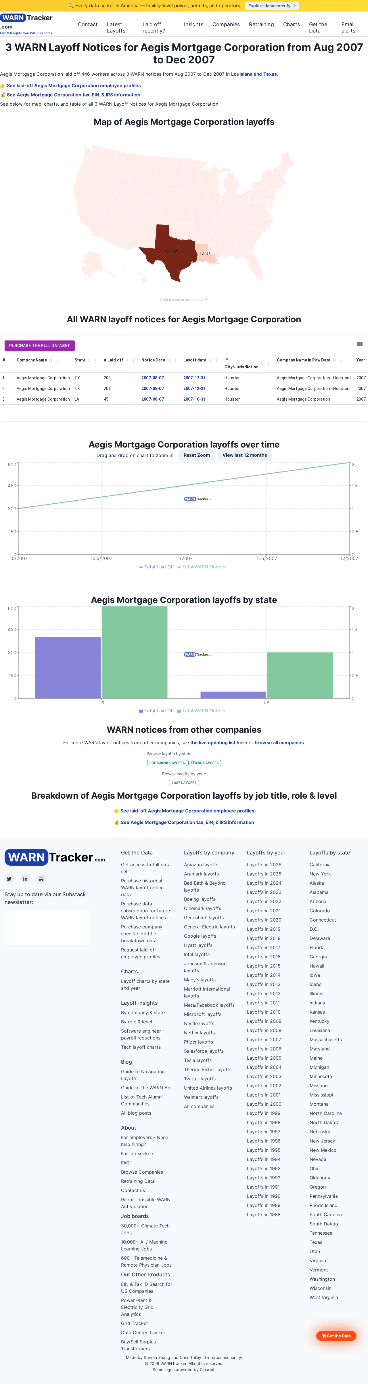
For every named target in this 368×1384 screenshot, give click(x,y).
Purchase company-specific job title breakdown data (142, 933)
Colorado (320, 910)
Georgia (318, 957)
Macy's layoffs (200, 980)
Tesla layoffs (198, 1060)
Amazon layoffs (201, 864)
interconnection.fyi (224, 1357)
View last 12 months (245, 455)
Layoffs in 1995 (264, 1150)
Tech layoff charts (141, 1047)
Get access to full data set (145, 868)
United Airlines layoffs (208, 1088)
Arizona (318, 901)
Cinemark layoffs (202, 908)
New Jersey (322, 1141)
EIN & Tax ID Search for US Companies (146, 1287)
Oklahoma (320, 1178)
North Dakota (325, 1122)
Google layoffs (200, 936)
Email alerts (348, 27)
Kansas (317, 1012)
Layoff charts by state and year (145, 984)
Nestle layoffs (199, 1023)
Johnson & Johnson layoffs (205, 967)
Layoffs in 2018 (264, 938)
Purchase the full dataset (39, 345)
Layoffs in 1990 (264, 1196)
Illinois (316, 993)
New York (320, 874)
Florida (317, 947)
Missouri (319, 1085)
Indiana (317, 1003)
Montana (319, 1104)
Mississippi (321, 1095)
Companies (226, 24)
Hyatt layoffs (198, 945)
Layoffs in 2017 (263, 947)
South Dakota (325, 1224)
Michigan (319, 1067)
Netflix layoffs (199, 1032)
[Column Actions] (57, 360)
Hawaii (317, 966)
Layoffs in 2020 (264, 920)
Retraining (261, 24)
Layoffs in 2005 (264, 1058)
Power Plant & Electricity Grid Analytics (137, 1307)
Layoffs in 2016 (264, 957)
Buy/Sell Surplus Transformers (138, 1345)
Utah (315, 1251)
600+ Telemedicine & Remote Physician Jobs (146, 1261)
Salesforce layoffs (203, 1051)
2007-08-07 (152, 378)
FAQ (125, 1163)
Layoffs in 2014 (264, 975)
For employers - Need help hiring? (144, 1140)
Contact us (133, 1190)
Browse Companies (142, 1172)
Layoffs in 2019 (264, 929)
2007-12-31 (194, 378)
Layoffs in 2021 (264, 910)
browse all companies (279, 742)
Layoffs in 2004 (264, 1067)
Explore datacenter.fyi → (272, 5)
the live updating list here (218, 742)
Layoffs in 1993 (264, 1168)
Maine (316, 1058)
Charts (291, 24)
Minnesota (321, 1076)
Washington (322, 1279)
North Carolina (326, 1113)
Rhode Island (324, 1205)
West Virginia (324, 1297)
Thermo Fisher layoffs (207, 1069)
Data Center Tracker (143, 1332)
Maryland (320, 1049)
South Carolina (326, 1214)
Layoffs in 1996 (264, 1141)
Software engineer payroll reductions (141, 1034)
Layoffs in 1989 (264, 1205)
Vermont (319, 1270)
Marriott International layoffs (207, 992)
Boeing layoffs (199, 899)
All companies (199, 1106)
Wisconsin (320, 1288)
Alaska (317, 883)
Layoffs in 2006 (264, 1049)
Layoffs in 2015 (264, 966)
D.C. (314, 929)
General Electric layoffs (209, 927)
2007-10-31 (194, 399)
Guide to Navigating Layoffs (143, 1075)
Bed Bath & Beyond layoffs (205, 886)
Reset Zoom (197, 455)
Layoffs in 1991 (263, 1187)
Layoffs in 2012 (264, 993)
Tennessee (321, 1233)
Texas (270, 74)
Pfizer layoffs (198, 1042)
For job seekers (137, 1153)
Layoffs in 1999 (264, 1113)
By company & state (143, 1012)
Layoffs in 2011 (263, 1003)
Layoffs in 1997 (263, 1131)
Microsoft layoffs (202, 1014)
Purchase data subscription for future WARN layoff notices (145, 910)
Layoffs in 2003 (264, 1076)
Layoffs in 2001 (264, 1095)
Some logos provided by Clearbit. (184, 1369)
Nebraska (320, 1131)
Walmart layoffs (201, 1097)
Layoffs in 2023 (264, 892)
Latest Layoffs (116, 27)
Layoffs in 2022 (264, 901)
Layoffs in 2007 (264, 1039)
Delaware (320, 938)
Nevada (318, 1159)
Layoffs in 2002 (264, 1085)
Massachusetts (326, 1039)
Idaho (316, 984)
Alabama (319, 892)
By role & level (136, 1022)
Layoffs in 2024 (264, 883)
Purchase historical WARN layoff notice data (142, 887)
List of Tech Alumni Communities (142, 1100)
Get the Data (318, 27)
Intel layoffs (197, 954)
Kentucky (319, 1021)
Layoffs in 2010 (264, 1012)
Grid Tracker (134, 1323)
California (320, 864)
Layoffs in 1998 (264, 1122)
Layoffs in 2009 (264, 1021)
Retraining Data (138, 1181)
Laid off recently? (154, 27)
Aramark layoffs (201, 874)
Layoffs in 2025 (264, 874)
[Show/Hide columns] (360, 344)
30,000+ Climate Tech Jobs (145, 1229)
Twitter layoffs (200, 1079)
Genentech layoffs (204, 917)
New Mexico (323, 1150)
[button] (336, 1336)
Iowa (315, 975)
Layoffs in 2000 (264, 1104)
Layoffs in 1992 (264, 1178)
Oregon (318, 1187)
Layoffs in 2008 (264, 1030)
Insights (193, 24)
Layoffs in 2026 (264, 864)
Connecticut (323, 920)
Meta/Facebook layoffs (209, 1005)
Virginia (318, 1260)
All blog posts (136, 1113)
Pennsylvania (324, 1196)
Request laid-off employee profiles (140, 953)
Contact (88, 24)
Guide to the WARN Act (146, 1087)
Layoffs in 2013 (264, 984)
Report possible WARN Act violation (145, 1203)
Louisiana (241, 74)
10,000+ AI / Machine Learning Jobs (144, 1245)
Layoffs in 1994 (264, 1159)
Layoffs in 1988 (264, 1214)
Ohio (315, 1168)
